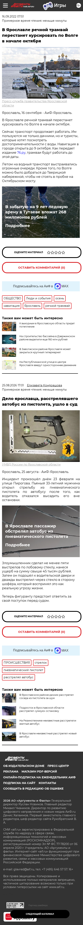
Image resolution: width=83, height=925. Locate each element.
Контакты (47, 783)
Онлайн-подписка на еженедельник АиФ (39, 777)
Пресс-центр (58, 766)
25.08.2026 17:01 (13, 385)
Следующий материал (40, 914)
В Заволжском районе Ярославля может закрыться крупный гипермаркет (45, 351)
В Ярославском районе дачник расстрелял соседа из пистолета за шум (46, 696)
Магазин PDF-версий (39, 771)
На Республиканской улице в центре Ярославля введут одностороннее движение (47, 363)
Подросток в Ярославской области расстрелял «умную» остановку (41, 709)
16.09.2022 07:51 (13, 16)
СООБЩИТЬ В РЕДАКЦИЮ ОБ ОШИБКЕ (33, 788)
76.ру (21, 153)
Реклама (10, 771)
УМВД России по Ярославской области (31, 464)
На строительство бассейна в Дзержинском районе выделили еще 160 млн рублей (47, 338)
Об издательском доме (23, 766)
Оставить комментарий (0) (41, 267)
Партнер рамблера (38, 905)
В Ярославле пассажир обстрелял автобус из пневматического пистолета (36, 531)
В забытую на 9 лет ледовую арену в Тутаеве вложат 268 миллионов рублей (36, 212)
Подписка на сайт (19, 783)
